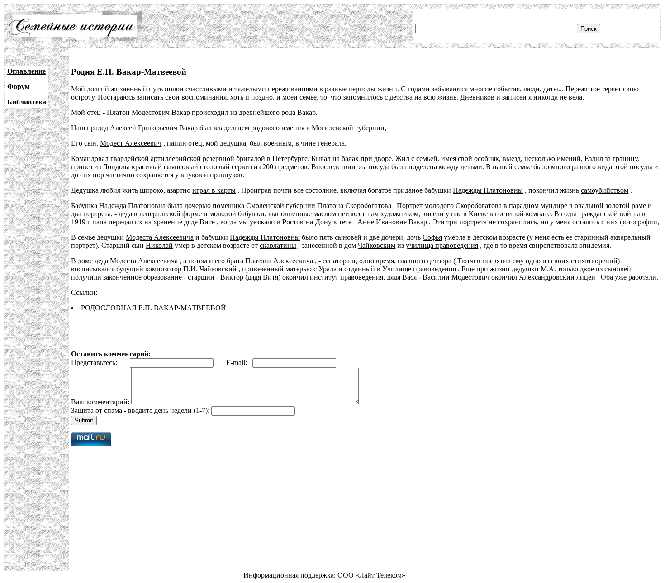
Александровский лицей (557, 277)
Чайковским (376, 245)
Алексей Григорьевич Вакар (154, 128)
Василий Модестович (456, 277)
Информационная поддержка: (290, 575)
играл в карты (214, 190)
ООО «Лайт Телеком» (371, 575)
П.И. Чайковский (210, 269)
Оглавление (26, 71)
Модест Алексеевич (131, 143)
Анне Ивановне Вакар (392, 222)
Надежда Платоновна (132, 205)
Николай (159, 245)
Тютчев (468, 261)
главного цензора (424, 261)
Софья (432, 237)
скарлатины (278, 245)
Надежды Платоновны (488, 190)
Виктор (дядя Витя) (250, 277)
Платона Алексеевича (279, 261)
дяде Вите (199, 222)
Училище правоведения (419, 269)
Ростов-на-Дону (307, 222)
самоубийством (604, 190)
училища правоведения (442, 245)
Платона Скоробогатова (354, 205)
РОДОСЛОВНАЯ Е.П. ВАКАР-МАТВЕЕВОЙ (153, 308)
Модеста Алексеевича (160, 237)
